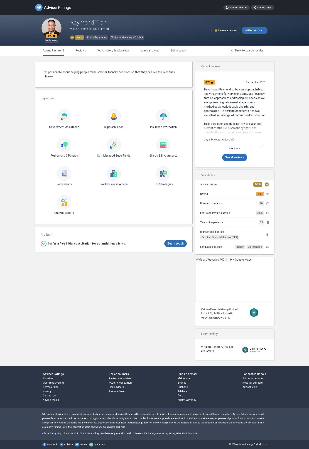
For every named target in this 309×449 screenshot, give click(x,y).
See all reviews (234, 157)
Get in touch (255, 30)
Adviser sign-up (238, 7)
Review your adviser (120, 378)
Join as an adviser (252, 378)
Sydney (182, 382)
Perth (181, 395)
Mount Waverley (187, 399)
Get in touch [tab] (178, 50)
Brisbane (183, 387)
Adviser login (264, 7)
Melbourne (184, 378)
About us (48, 378)
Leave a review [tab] (149, 50)
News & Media (51, 399)
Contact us (49, 395)
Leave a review (227, 30)
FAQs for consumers (121, 382)
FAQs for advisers (252, 382)
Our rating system (53, 382)
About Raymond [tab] (53, 50)
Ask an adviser (117, 391)
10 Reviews (51, 40)
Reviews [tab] (80, 50)
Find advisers (116, 387)
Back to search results (248, 50)
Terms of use (50, 387)
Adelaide (183, 391)
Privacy (47, 391)
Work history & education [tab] (113, 50)
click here (120, 427)
